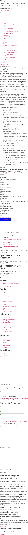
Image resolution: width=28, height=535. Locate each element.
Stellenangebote (7, 301)
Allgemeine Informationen (10, 25)
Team (4, 294)
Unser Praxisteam (10, 37)
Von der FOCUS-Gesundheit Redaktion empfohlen (14, 398)
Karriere (5, 38)
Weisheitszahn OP (10, 30)
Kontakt (5, 42)
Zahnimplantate (10, 28)
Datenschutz (6, 340)
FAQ (4, 40)
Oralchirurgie (9, 33)
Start (4, 23)
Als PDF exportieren (5, 217)
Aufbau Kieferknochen (12, 31)
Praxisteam (6, 35)
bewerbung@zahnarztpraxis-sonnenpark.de (12, 173)
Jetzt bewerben (5, 219)
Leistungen (6, 26)
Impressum (6, 339)
